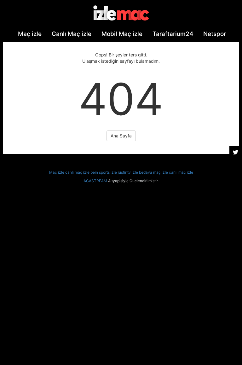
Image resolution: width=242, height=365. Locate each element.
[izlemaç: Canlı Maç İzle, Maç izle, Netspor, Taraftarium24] (121, 13)
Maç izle (56, 172)
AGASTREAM (95, 180)
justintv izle (128, 172)
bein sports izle (103, 172)
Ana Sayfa (121, 135)
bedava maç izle (153, 172)
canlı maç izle (77, 172)
